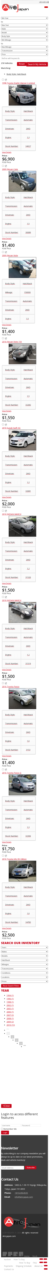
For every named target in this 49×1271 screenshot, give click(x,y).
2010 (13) (11, 1025)
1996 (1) (10, 998)
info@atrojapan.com (24, 1197)
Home (27, 1256)
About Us (38, 1266)
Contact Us (9, 1269)
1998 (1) (10, 1002)
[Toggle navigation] (46, 7)
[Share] (45, 1259)
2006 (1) (10, 1012)
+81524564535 (21, 1193)
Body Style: (16, 74)
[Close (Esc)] (41, 1259)
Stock (34, 1256)
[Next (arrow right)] (46, 1269)
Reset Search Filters (11, 986)
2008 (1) (10, 1018)
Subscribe (31, 1168)
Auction (7, 1259)
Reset (21, 64)
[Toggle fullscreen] (41, 1262)
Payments (8, 1266)
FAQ (35, 1262)
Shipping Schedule (24, 1266)
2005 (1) (10, 1008)
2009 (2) (10, 1021)
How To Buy (19, 1259)
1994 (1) (10, 995)
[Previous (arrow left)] (46, 1265)
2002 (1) (10, 1005)
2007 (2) (10, 1015)
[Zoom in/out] (45, 1262)
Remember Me (10, 1129)
